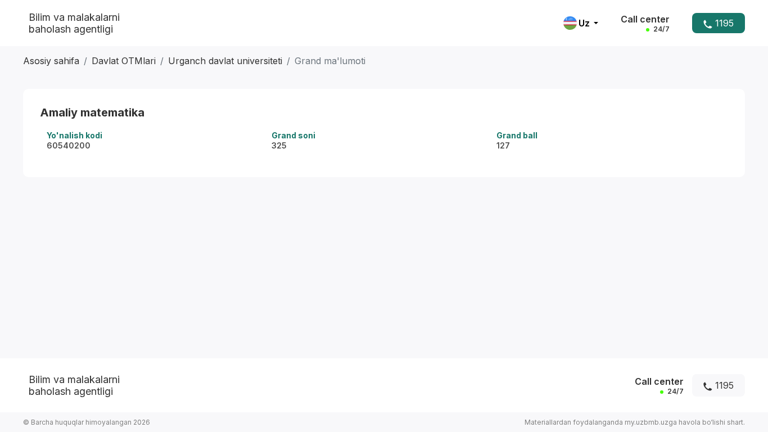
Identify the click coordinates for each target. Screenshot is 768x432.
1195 (723, 23)
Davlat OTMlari (124, 60)
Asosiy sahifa (51, 60)
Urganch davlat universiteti (225, 60)
